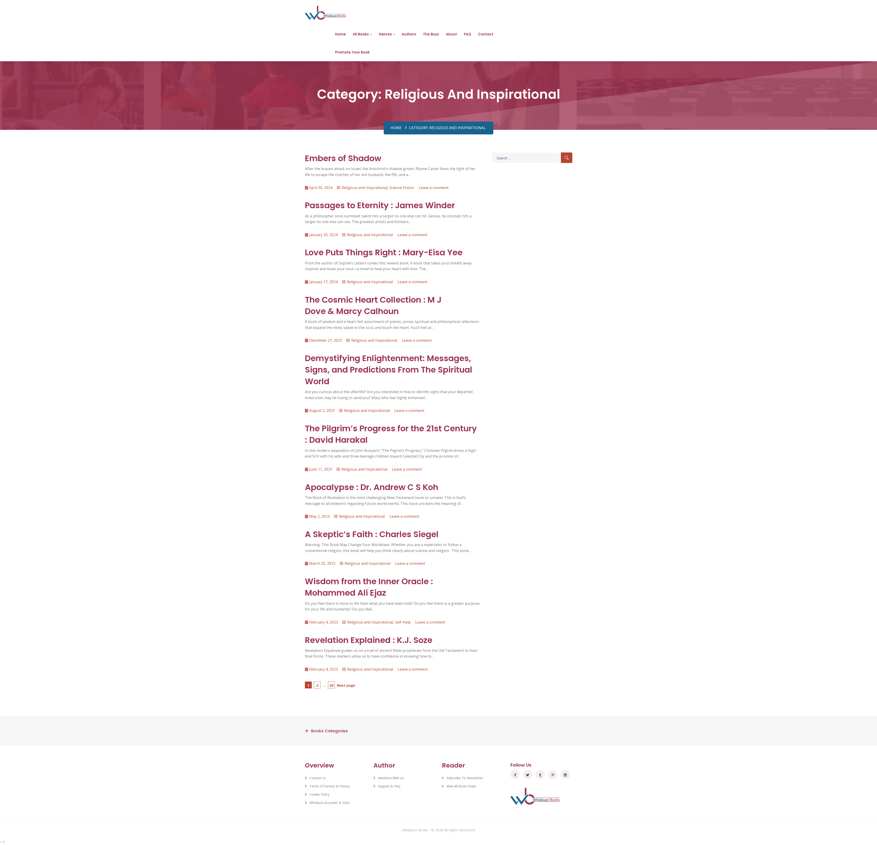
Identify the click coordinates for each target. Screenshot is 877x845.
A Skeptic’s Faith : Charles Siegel (371, 534)
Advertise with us (391, 778)
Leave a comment (434, 187)
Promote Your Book (352, 52)
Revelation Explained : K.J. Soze (368, 640)
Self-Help (403, 622)
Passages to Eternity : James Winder (380, 205)
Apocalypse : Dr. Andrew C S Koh (371, 487)
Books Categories (329, 731)
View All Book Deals (461, 786)
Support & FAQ (389, 786)
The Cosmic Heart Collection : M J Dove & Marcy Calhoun (373, 305)
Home (340, 34)
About (451, 34)
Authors (409, 34)
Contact (485, 34)
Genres (385, 34)
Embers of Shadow (343, 158)
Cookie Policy (319, 794)
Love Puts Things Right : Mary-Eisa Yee (383, 252)
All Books (361, 34)
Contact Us (317, 778)
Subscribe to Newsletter (464, 778)
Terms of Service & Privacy (329, 786)
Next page (346, 685)
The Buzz (431, 34)
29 (332, 685)
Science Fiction (401, 187)
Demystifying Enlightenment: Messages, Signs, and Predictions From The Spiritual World (388, 369)
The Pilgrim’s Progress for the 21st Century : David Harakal (391, 434)
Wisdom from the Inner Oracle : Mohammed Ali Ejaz (369, 587)
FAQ (467, 34)
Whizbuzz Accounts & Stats (329, 802)
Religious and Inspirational (365, 187)
